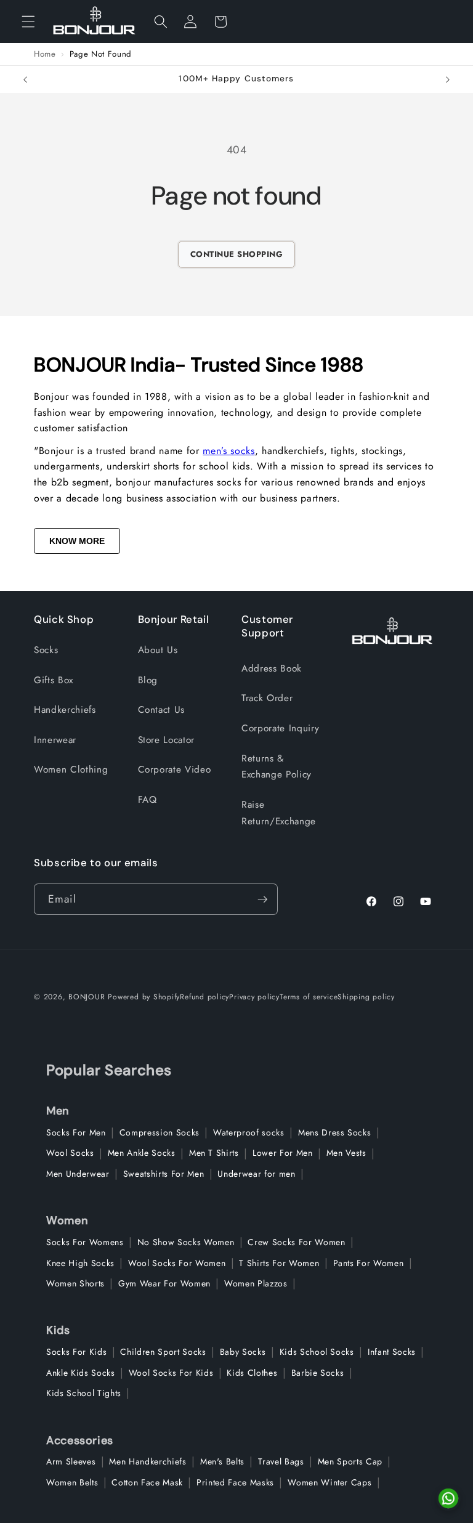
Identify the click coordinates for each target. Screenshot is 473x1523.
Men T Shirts (214, 1153)
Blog (148, 680)
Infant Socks (392, 1352)
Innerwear (55, 740)
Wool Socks (70, 1153)
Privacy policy (254, 996)
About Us (158, 650)
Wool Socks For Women (176, 1263)
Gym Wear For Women (164, 1283)
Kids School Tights (83, 1393)
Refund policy (204, 996)
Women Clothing (71, 769)
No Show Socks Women (186, 1242)
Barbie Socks (317, 1373)
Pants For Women (368, 1263)
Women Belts (72, 1482)
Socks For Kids (76, 1352)
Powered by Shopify (144, 996)
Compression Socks (159, 1132)
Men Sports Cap (350, 1461)
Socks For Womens (85, 1242)
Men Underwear (78, 1174)
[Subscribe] (262, 899)
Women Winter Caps (329, 1482)
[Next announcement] (447, 79)
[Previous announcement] (25, 79)
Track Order (267, 698)
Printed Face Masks (235, 1482)
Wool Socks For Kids (171, 1373)
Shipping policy (366, 996)
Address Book (271, 668)
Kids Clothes (252, 1373)
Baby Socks (243, 1352)
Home (45, 54)
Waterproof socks (249, 1132)
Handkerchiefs (65, 710)
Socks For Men (76, 1132)
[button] (28, 21)
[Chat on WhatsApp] (448, 1498)
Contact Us (161, 710)
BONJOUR (86, 996)
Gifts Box (53, 680)
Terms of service (309, 996)
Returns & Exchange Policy (276, 767)
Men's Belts (222, 1461)
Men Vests (346, 1153)
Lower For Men (283, 1153)
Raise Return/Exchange (278, 813)
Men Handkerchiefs (147, 1461)
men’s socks (228, 451)
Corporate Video (174, 769)
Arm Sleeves (70, 1461)
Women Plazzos (256, 1283)
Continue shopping (236, 254)
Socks (46, 650)
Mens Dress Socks (334, 1132)
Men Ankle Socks (142, 1153)
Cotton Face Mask (147, 1482)
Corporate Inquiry (280, 728)
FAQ (147, 799)
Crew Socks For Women (296, 1242)
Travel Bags (281, 1461)
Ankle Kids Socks (80, 1373)
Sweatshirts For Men (163, 1174)
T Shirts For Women (279, 1263)
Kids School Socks (317, 1352)
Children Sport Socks (163, 1352)
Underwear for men (256, 1174)
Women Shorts (75, 1283)
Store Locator (166, 740)
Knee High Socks (80, 1263)
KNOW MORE (77, 541)
